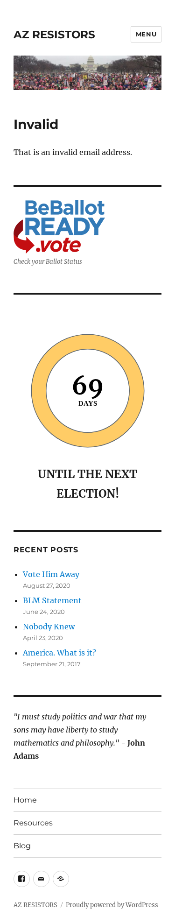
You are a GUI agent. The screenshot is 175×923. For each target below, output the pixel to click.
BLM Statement (52, 600)
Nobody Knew (49, 626)
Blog (22, 845)
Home (25, 800)
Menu (146, 34)
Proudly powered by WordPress (112, 905)
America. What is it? (59, 652)
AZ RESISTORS (54, 34)
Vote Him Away (51, 574)
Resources (33, 822)
